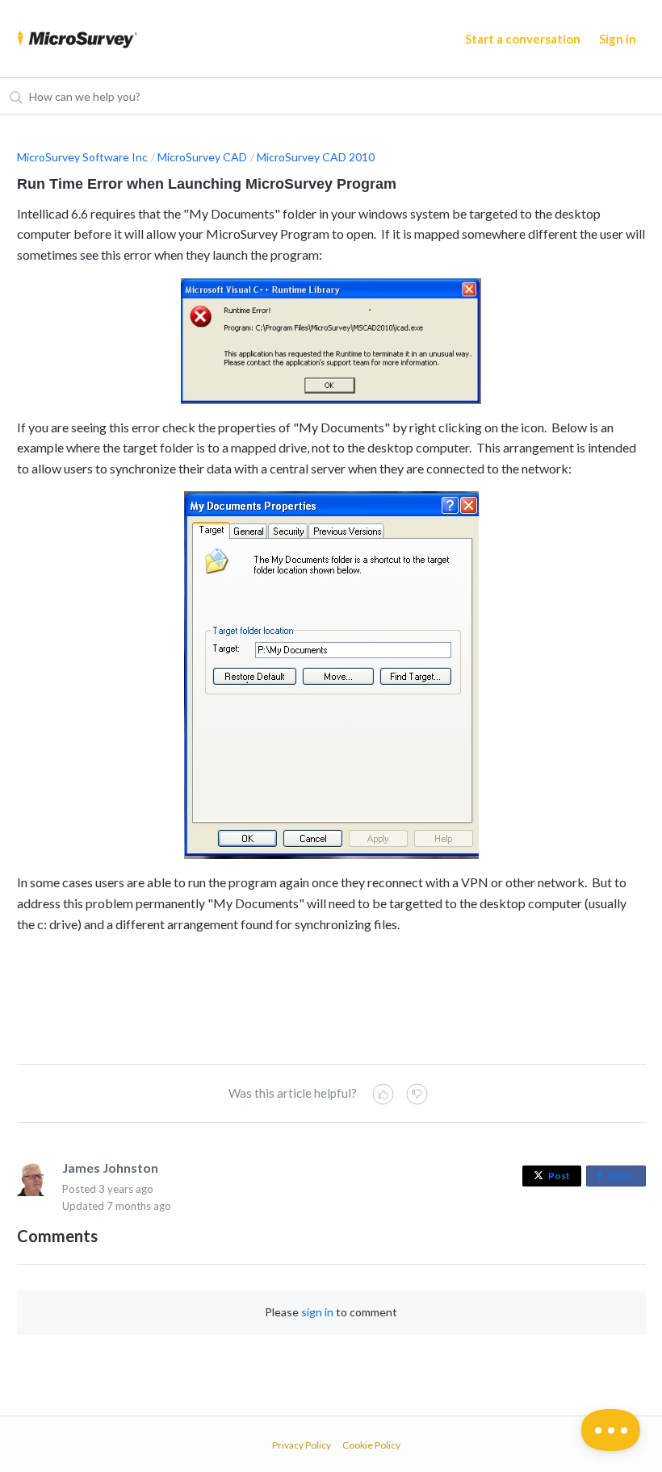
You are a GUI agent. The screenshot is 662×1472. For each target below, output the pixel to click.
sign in (317, 1312)
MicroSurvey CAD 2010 (316, 157)
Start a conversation (522, 38)
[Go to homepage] (77, 39)
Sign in (617, 38)
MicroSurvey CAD (202, 157)
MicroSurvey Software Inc (82, 157)
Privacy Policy (301, 1445)
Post (559, 1176)
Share (624, 1178)
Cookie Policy (371, 1445)
